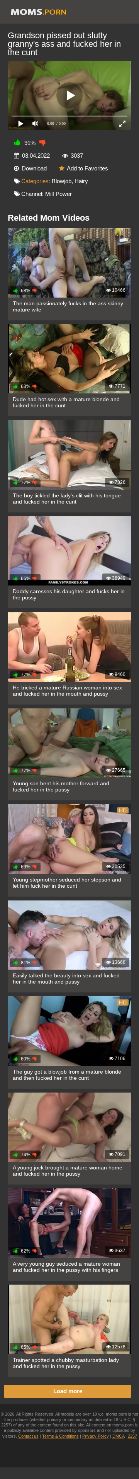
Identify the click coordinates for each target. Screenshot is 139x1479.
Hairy (81, 181)
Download (34, 168)
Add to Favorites (87, 168)
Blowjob (61, 181)
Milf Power (58, 194)
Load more (67, 1391)
